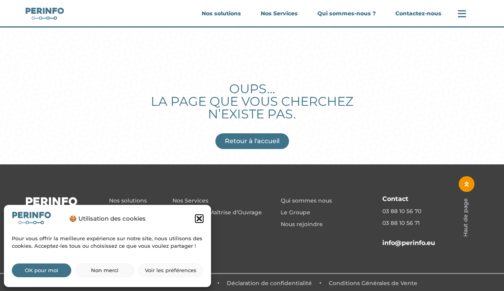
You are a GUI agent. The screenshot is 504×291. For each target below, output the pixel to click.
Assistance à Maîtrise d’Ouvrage (217, 213)
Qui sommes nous (306, 201)
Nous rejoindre (302, 224)
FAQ (178, 224)
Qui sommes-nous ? (346, 13)
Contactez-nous (418, 13)
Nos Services (279, 13)
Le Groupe (295, 213)
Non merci (105, 270)
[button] (199, 219)
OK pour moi (41, 270)
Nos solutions (221, 13)
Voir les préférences (170, 270)
